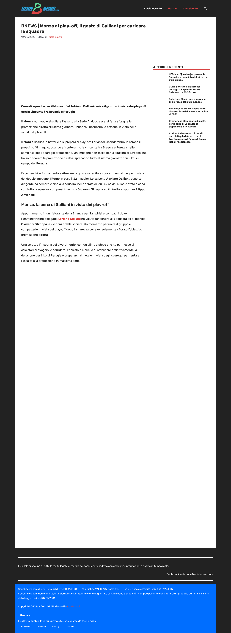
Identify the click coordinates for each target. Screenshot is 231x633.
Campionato (190, 8)
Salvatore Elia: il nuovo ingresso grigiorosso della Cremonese (187, 100)
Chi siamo (41, 626)
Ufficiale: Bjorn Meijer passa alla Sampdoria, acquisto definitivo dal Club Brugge (188, 77)
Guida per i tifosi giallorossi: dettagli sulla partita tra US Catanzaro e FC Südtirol (184, 89)
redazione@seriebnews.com (196, 574)
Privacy (55, 626)
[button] (205, 8)
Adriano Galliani (69, 219)
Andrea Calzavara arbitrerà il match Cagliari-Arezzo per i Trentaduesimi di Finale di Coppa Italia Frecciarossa (187, 137)
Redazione (25, 626)
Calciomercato (153, 8)
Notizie (172, 8)
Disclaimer (70, 626)
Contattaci (73, 606)
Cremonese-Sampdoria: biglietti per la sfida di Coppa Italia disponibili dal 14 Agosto (187, 124)
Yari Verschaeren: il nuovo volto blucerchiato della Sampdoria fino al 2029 (188, 111)
